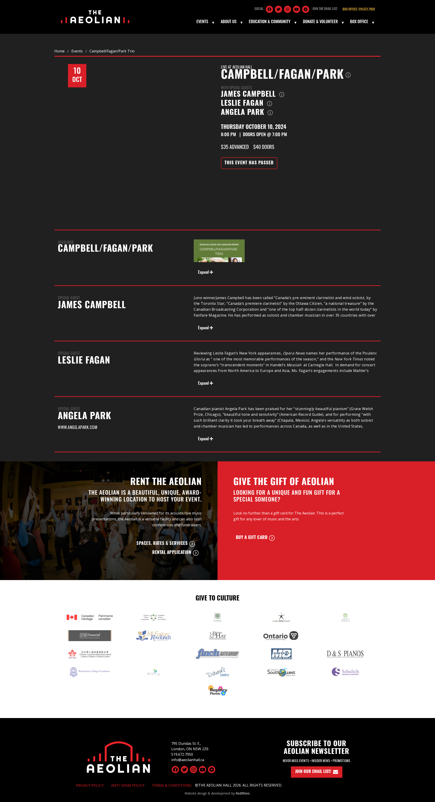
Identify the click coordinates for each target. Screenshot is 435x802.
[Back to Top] (118, 756)
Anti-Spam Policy (128, 785)
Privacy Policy (90, 785)
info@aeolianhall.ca (187, 759)
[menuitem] (205, 22)
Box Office (359, 22)
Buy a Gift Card (252, 538)
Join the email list (324, 9)
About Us (229, 22)
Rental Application (171, 553)
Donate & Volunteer (320, 22)
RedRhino (243, 793)
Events (202, 22)
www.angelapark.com (77, 427)
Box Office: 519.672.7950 (359, 9)
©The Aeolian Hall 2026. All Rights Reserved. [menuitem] (238, 785)
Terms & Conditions (171, 785)
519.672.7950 (182, 754)
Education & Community (269, 22)
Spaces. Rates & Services (162, 544)
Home (59, 51)
